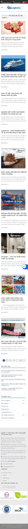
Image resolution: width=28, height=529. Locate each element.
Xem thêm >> (4, 50)
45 (20, 360)
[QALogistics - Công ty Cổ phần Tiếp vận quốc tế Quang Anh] (14, 7)
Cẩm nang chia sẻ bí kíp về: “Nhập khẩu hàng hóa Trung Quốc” (13, 38)
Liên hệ (4, 480)
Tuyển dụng (4, 409)
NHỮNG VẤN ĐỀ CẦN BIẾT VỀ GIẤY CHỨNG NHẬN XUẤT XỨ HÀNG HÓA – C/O (14, 215)
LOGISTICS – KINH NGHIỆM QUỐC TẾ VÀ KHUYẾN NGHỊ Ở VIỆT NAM (13, 132)
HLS (20, 527)
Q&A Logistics (5, 403)
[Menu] (2, 7)
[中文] (26, 2)
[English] (23, 2)
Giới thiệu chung (6, 472)
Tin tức (3, 406)
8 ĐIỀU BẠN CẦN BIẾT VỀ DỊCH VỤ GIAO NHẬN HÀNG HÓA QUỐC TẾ (13, 76)
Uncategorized (5, 412)
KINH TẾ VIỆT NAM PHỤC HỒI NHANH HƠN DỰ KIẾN (11, 94)
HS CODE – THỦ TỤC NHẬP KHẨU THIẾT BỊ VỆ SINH (13, 258)
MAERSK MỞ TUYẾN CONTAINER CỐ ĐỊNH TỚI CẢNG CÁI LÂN (13, 113)
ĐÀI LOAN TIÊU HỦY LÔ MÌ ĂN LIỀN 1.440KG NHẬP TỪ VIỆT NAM (13, 342)
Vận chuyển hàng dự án (7, 415)
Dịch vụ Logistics (5, 400)
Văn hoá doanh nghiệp (7, 418)
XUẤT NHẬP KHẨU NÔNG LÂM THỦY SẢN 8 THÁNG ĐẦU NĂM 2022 (12, 300)
